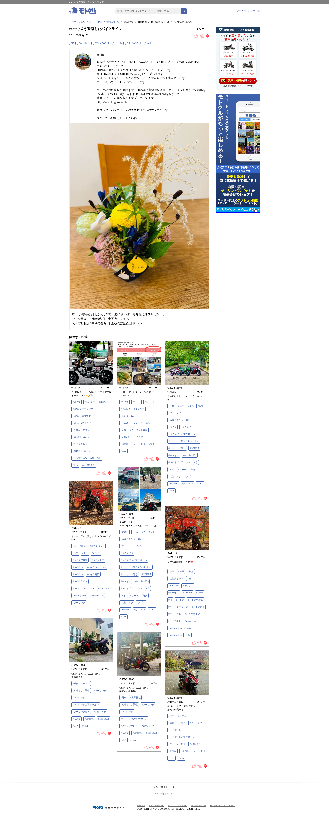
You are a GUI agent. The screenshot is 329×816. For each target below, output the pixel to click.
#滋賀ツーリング (81, 683)
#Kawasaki (173, 585)
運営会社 (141, 806)
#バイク (137, 401)
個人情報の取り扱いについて (222, 806)
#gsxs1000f (139, 444)
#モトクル (150, 401)
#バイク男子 (97, 560)
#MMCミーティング (83, 409)
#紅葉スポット (97, 546)
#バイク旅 (78, 567)
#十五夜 (117, 43)
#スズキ (141, 437)
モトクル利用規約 (156, 806)
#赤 (148, 423)
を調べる (236, 80)
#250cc (199, 592)
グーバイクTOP (77, 21)
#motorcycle (103, 588)
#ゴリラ (77, 401)
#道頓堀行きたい (81, 451)
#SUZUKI (125, 444)
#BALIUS (187, 592)
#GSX (152, 444)
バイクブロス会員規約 (177, 806)
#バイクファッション (83, 588)
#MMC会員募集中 (82, 416)
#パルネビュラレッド (131, 423)
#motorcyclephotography (179, 628)
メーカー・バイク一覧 (248, 11)
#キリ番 (125, 401)
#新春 (200, 406)
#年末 (135, 532)
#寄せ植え (84, 43)
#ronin (148, 43)
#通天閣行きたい (81, 437)
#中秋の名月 (101, 43)
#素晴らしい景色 (81, 690)
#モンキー (90, 401)
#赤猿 (123, 430)
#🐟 (189, 578)
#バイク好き (186, 427)
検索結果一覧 (113, 21)
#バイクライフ (80, 581)
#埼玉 (85, 553)
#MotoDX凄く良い (82, 423)
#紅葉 (83, 546)
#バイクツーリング (96, 567)
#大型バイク (127, 437)
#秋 (72, 43)
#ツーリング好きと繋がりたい (183, 441)
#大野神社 (135, 697)
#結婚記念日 (133, 43)
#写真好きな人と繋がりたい (182, 420)
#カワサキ (188, 585)
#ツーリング (174, 413)
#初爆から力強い (81, 430)
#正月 (171, 406)
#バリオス (173, 592)
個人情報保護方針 (198, 806)
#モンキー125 (127, 416)
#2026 (191, 406)
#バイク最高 (174, 621)
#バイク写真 (93, 574)
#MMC (102, 401)
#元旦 (181, 406)
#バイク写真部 (80, 560)
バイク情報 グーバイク (164, 794)
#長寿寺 (182, 716)
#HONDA (125, 409)
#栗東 (123, 697)
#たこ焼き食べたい (82, 444)
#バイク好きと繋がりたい (181, 434)
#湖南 (171, 716)
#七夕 (75, 465)
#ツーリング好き (138, 430)
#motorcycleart (79, 595)
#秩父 (75, 553)
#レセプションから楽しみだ (87, 458)
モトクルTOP (95, 21)
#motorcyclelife (97, 595)
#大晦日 (125, 532)
